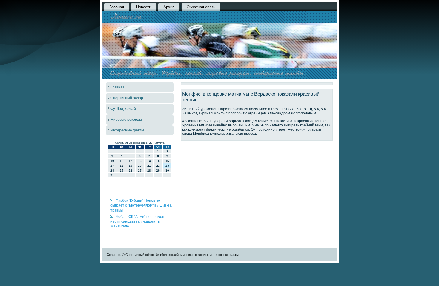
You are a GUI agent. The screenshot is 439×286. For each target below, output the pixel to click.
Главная (116, 7)
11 (121, 161)
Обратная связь (201, 7)
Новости (143, 7)
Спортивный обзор (126, 98)
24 (112, 170)
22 (158, 165)
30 (167, 170)
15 (158, 161)
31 (112, 175)
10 (112, 161)
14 (149, 161)
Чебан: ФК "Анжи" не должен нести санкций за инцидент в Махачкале (137, 222)
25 (121, 170)
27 (140, 170)
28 (149, 170)
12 (130, 161)
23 (167, 165)
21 (149, 165)
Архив (168, 7)
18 (121, 165)
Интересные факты (127, 130)
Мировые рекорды (126, 119)
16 (167, 161)
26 (130, 170)
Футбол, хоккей (123, 109)
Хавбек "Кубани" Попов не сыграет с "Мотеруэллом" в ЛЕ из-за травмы (141, 205)
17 (112, 165)
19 (130, 165)
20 (140, 165)
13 (140, 161)
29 (158, 170)
